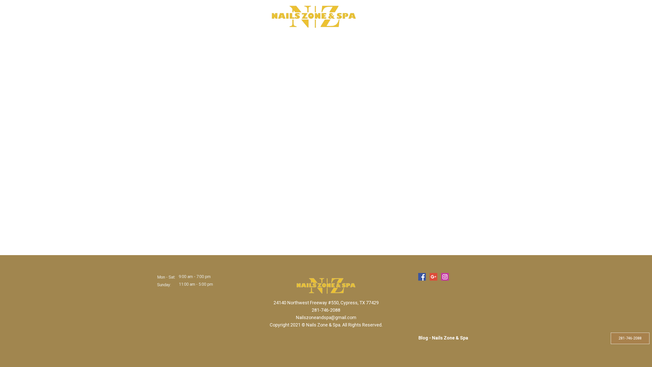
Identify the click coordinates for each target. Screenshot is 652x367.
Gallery (401, 16)
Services (229, 16)
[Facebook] (422, 277)
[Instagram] (445, 277)
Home (179, 16)
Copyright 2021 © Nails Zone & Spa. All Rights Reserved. (326, 324)
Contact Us (463, 16)
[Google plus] (433, 277)
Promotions (430, 16)
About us (202, 16)
